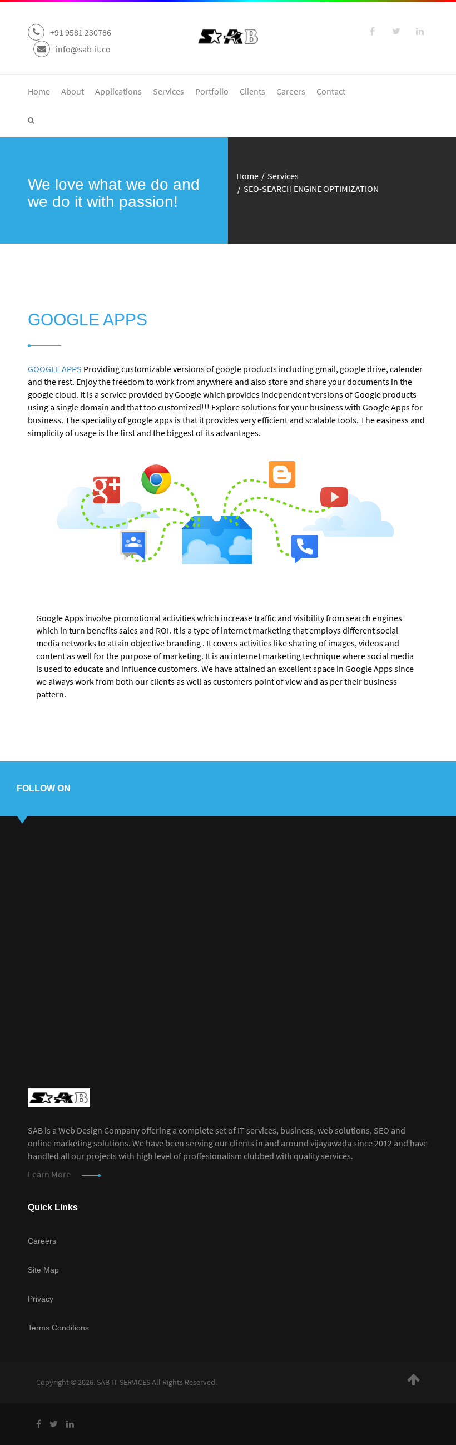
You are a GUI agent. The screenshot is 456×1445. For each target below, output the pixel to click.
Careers (290, 91)
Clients (252, 91)
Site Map (43, 1269)
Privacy (40, 1298)
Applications (118, 91)
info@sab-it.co (83, 49)
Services (168, 91)
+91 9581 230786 (80, 32)
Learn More (49, 1174)
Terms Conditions (58, 1327)
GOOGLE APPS (55, 368)
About (72, 91)
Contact (330, 91)
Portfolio (212, 91)
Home (39, 91)
